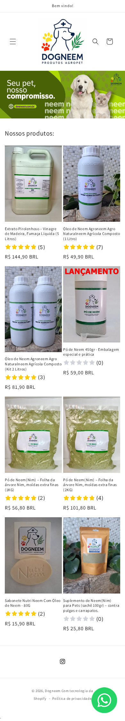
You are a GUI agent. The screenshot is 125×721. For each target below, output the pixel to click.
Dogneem (53, 690)
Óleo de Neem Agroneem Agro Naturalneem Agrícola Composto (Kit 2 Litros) (33, 363)
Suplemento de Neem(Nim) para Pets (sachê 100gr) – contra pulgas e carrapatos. (91, 605)
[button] (13, 41)
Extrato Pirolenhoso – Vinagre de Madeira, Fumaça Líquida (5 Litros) (32, 233)
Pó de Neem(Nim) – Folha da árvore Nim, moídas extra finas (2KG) (90, 484)
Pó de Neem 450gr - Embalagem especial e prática (91, 352)
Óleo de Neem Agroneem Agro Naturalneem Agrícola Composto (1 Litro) (91, 233)
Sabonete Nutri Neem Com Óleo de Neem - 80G (33, 603)
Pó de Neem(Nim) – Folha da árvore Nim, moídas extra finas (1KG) (32, 484)
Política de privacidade (71, 698)
